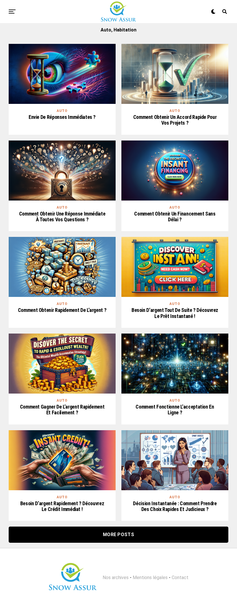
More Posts (118, 534)
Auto (106, 30)
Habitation (125, 30)
